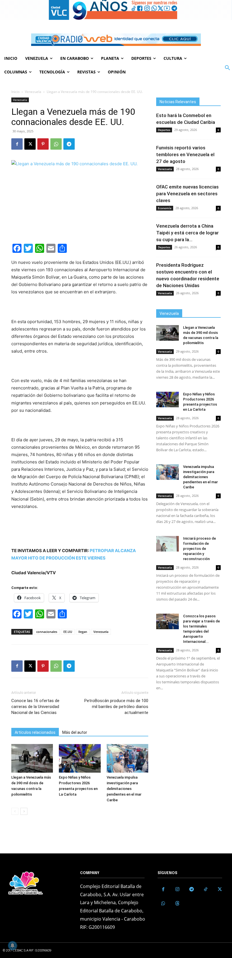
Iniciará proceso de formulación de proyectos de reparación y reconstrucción (199, 548)
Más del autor (74, 732)
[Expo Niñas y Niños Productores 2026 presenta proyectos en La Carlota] (79, 758)
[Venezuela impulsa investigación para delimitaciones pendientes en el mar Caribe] (127, 758)
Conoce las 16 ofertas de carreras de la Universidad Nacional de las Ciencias (35, 706)
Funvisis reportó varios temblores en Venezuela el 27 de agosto (185, 154)
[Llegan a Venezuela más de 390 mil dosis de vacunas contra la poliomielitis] (32, 758)
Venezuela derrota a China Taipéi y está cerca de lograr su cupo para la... (187, 232)
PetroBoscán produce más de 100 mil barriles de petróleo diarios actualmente (116, 706)
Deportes (164, 130)
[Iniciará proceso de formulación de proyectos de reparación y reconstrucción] (167, 544)
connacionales (46, 632)
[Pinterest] (43, 144)
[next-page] (23, 811)
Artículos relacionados (35, 732)
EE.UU (67, 632)
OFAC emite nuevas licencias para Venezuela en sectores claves (187, 193)
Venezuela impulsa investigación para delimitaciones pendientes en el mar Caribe (124, 788)
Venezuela (33, 91)
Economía (164, 208)
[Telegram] (69, 144)
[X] (30, 144)
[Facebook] (17, 144)
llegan (82, 632)
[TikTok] (205, 889)
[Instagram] (177, 889)
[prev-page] (14, 811)
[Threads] (177, 903)
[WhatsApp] (56, 144)
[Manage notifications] (12, 945)
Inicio (15, 91)
